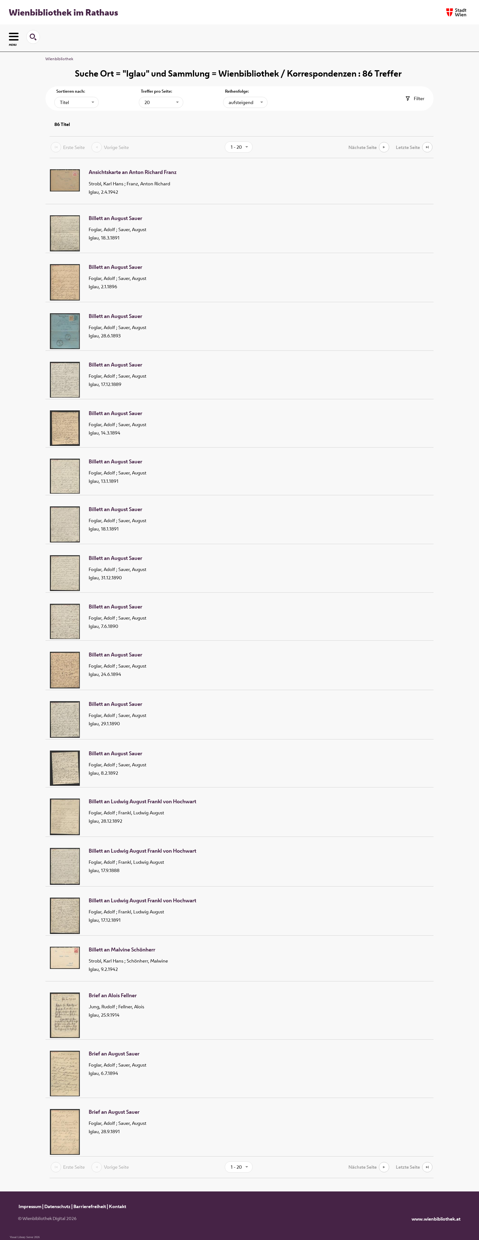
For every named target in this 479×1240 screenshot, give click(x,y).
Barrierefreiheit (89, 1206)
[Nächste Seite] (384, 147)
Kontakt (117, 1206)
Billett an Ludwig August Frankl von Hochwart (142, 802)
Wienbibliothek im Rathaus (63, 12)
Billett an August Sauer (115, 218)
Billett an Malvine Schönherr (122, 950)
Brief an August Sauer (114, 1054)
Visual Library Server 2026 (25, 1237)
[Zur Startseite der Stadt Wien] (456, 12)
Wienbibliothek (59, 58)
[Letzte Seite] (427, 147)
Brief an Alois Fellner (113, 995)
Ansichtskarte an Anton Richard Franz (133, 172)
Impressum (30, 1206)
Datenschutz (57, 1206)
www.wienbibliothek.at (436, 1219)
